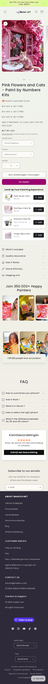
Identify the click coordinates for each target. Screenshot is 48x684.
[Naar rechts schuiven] (30, 80)
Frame (5, 149)
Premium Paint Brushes (23, 219)
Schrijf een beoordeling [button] (24, 452)
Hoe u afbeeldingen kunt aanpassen (22, 559)
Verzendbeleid (12, 515)
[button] (5, 12)
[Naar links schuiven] (18, 80)
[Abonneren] (40, 487)
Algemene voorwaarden (18, 674)
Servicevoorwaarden (15, 520)
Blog (7, 526)
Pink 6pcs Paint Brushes (23, 208)
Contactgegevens (25, 678)
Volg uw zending (13, 548)
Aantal (5, 160)
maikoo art (22, 667)
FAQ (7, 553)
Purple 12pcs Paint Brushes (23, 233)
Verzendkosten (7, 134)
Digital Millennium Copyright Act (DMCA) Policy (20, 566)
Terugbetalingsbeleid (21, 670)
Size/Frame (7, 138)
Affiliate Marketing (14, 532)
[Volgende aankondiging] (43, 3)
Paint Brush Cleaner (23, 196)
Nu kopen (24, 182)
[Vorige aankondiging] (5, 3)
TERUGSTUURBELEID (14, 503)
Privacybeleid (11, 509)
